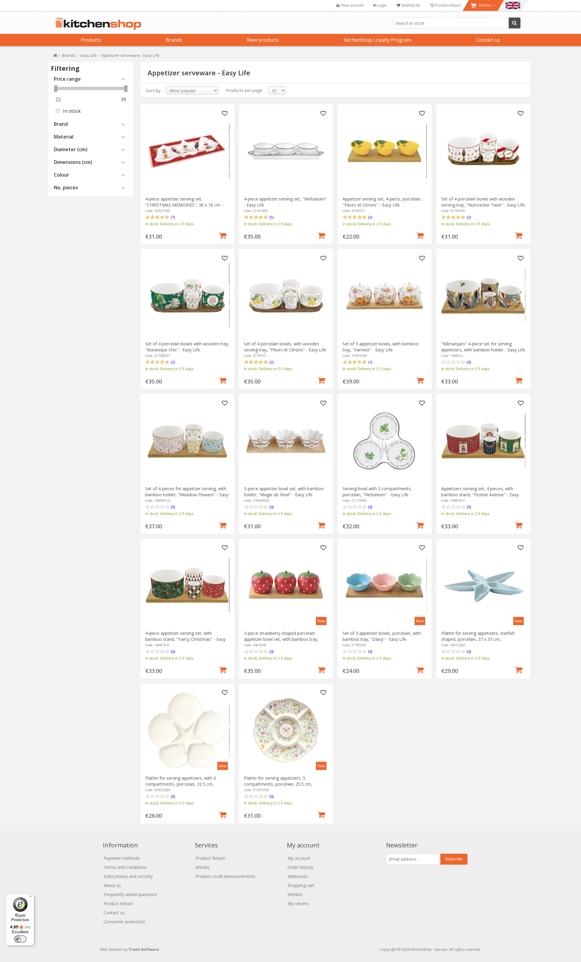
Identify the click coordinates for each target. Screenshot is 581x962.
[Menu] (30, 897)
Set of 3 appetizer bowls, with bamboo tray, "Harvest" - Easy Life (381, 347)
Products (91, 40)
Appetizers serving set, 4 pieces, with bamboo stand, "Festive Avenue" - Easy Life (480, 495)
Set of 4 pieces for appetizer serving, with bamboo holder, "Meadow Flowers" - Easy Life (186, 495)
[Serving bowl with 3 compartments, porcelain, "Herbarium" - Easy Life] (384, 441)
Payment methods (121, 858)
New (321, 621)
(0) (469, 362)
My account (298, 858)
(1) (370, 362)
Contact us (488, 40)
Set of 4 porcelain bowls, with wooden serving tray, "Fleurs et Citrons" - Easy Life (285, 347)
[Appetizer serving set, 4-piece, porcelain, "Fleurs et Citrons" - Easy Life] (384, 151)
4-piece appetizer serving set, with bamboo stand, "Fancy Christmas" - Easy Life (185, 639)
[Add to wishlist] (224, 113)
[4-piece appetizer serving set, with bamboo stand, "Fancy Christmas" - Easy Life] (187, 585)
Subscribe (454, 859)
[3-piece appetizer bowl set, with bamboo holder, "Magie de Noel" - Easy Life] (286, 441)
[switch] (20, 939)
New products (263, 40)
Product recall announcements (225, 876)
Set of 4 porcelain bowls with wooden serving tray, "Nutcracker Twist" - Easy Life (483, 202)
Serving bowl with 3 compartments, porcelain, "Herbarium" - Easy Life (377, 491)
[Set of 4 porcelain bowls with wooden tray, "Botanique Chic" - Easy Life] (187, 296)
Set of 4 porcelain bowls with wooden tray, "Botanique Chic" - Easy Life (187, 347)
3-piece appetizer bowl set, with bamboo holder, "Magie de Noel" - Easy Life (284, 491)
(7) (173, 217)
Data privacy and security (128, 876)
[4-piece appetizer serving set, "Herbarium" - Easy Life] (286, 151)
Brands (174, 40)
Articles (202, 867)
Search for (514, 23)
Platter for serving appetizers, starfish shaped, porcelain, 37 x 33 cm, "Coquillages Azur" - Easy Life (478, 639)
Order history (300, 867)
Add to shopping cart (223, 235)
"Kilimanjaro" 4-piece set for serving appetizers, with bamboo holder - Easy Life (483, 347)
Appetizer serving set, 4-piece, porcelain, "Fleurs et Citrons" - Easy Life (382, 202)
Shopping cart (300, 885)
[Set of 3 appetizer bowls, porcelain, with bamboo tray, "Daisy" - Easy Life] (384, 585)
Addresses (297, 876)
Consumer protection (124, 921)
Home (55, 56)
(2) (370, 217)
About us (112, 885)
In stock (72, 111)
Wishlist (294, 894)
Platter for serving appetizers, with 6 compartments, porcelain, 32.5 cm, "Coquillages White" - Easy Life (180, 784)
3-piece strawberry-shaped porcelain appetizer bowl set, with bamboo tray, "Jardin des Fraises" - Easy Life (281, 639)
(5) (271, 217)
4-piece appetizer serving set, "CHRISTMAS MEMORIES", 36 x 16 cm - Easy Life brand (184, 205)
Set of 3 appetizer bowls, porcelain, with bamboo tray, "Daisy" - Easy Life (382, 636)
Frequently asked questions (130, 894)
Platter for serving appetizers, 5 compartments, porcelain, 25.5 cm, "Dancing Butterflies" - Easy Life (278, 784)
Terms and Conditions (125, 867)
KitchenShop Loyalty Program (377, 40)
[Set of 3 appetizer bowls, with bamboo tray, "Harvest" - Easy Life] (384, 296)
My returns (298, 903)
